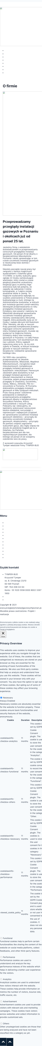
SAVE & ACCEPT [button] (7, 1036)
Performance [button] (6, 954)
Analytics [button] (4, 976)
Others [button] (3, 1020)
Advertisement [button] (7, 998)
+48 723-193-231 (13, 596)
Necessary (8, 698)
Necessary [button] (5, 694)
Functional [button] (5, 935)
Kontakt (8, 73)
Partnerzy (9, 69)
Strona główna (11, 50)
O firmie (8, 54)
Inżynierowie (10, 66)
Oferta (8, 57)
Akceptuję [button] (19, 629)
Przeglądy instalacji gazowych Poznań (18, 3)
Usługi (7, 60)
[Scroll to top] (9, 1042)
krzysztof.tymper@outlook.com (19, 600)
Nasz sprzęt (10, 63)
